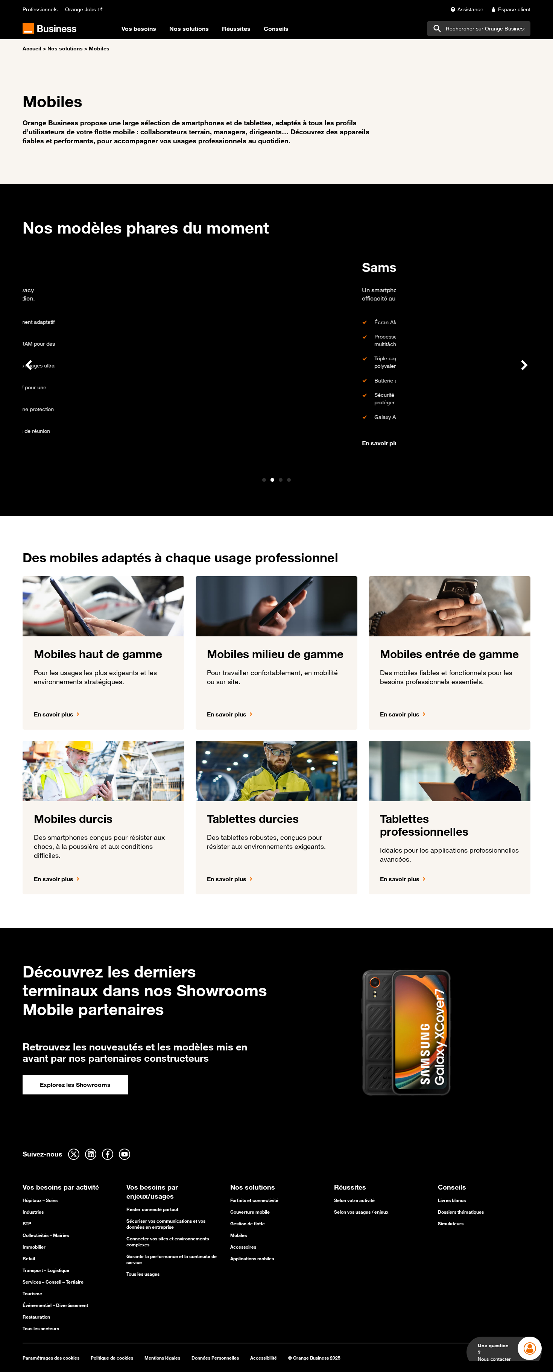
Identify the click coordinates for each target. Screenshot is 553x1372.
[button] (29, 365)
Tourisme (32, 1293)
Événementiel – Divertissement (55, 1305)
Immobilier (34, 1247)
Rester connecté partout (152, 1209)
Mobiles (238, 1235)
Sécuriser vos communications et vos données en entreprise (165, 1224)
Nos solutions (65, 48)
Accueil (32, 48)
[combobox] (478, 28)
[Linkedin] (90, 1154)
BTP (27, 1223)
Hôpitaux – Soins (40, 1200)
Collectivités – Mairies (46, 1235)
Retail (29, 1258)
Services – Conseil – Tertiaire (53, 1282)
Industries (33, 1212)
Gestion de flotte (247, 1223)
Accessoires (243, 1247)
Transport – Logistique (46, 1270)
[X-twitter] (73, 1154)
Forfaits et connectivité (254, 1200)
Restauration (36, 1317)
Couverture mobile (250, 1212)
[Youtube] (124, 1154)
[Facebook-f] (107, 1154)
